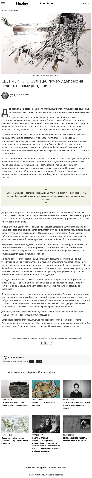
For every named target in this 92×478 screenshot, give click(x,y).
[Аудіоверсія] (77, 389)
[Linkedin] (48, 4)
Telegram (41, 467)
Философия (13, 10)
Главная (4, 10)
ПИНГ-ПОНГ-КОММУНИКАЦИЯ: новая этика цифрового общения (76, 405)
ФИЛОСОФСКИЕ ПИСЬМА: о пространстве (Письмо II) (75, 439)
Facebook (30, 467)
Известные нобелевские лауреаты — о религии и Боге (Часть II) (14, 440)
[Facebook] (40, 4)
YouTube (62, 467)
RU (83, 3)
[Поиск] (89, 3)
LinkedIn (52, 467)
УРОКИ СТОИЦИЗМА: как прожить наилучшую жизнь (14, 403)
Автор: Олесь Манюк (19, 94)
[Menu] (3, 3)
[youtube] (52, 4)
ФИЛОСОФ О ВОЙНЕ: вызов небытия (44, 403)
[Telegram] (44, 4)
